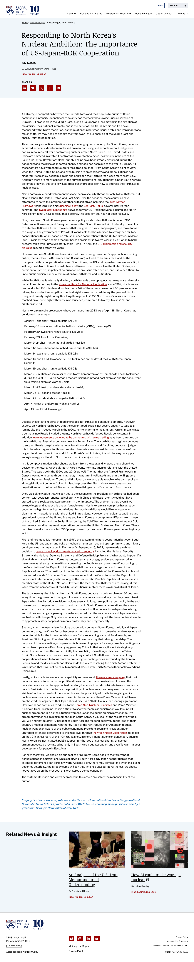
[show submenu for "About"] (75, 13)
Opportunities (163, 13)
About (70, 13)
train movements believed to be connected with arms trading (71, 437)
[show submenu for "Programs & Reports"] (130, 13)
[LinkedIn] (88, 938)
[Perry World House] (24, 924)
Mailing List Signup (79, 946)
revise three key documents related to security (65, 551)
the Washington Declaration (109, 732)
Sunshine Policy (68, 205)
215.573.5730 (14, 946)
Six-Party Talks (93, 205)
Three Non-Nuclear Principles (93, 705)
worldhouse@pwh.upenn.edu (22, 951)
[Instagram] (80, 938)
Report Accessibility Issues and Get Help (170, 945)
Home (25, 22)
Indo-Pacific (28, 74)
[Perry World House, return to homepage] (22, 9)
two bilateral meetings (53, 209)
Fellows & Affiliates (91, 13)
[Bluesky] (71, 938)
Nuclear (41, 74)
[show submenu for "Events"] (187, 13)
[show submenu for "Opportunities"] (173, 13)
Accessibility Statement (177, 941)
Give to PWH (76, 951)
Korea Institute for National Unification (83, 284)
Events (181, 13)
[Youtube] (97, 938)
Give (160, 6)
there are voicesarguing (110, 677)
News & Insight (143, 13)
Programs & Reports (117, 13)
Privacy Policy (182, 937)
